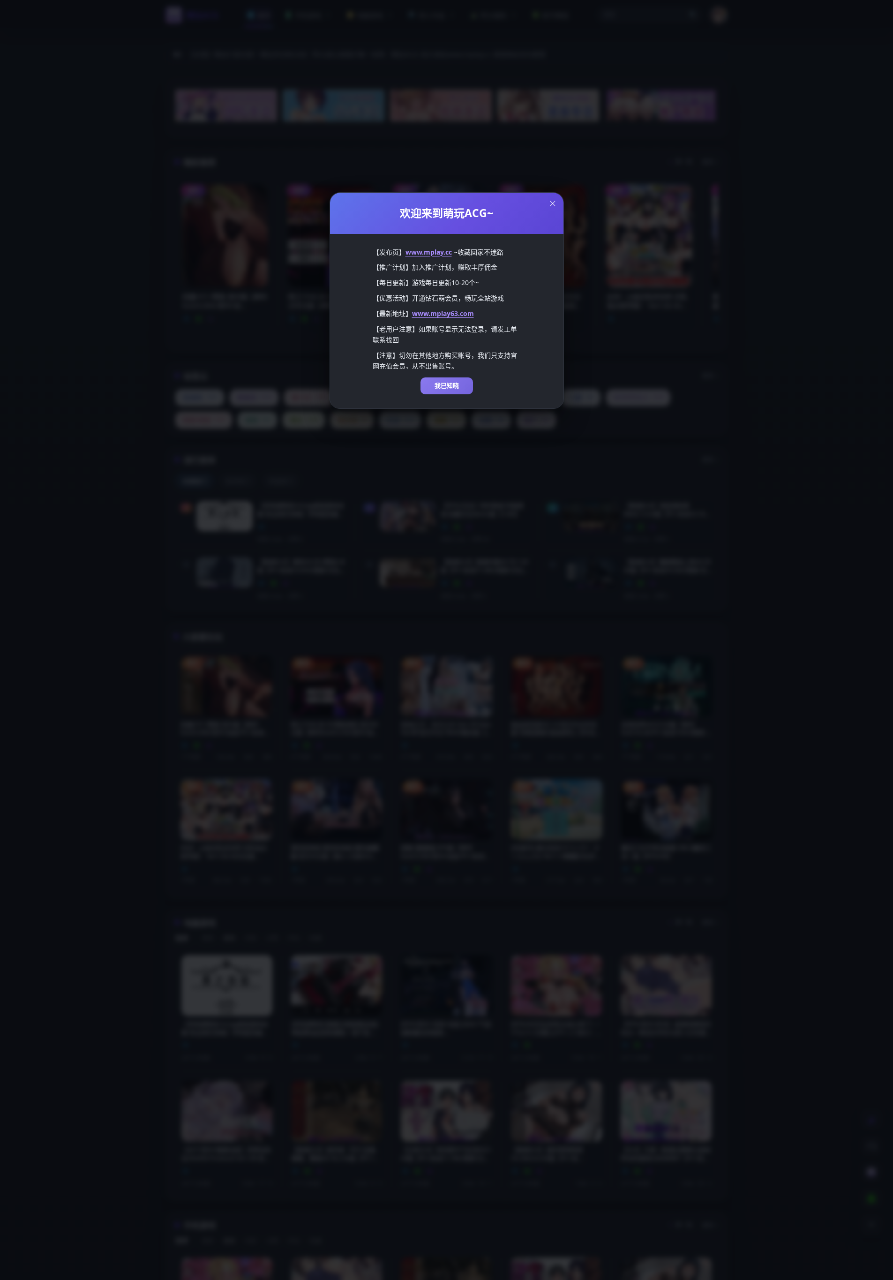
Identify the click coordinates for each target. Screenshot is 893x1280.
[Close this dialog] (552, 203)
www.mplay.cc (428, 252)
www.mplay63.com (443, 313)
